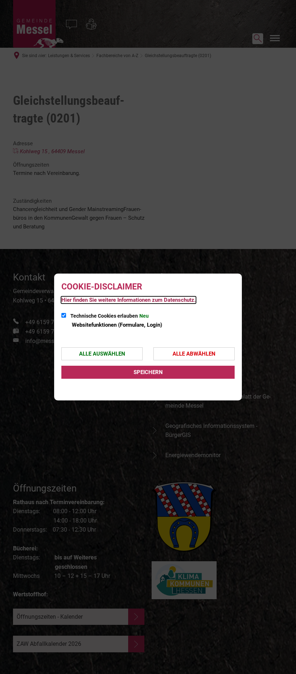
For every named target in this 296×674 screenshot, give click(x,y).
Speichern (148, 372)
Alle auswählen (102, 354)
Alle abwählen (194, 354)
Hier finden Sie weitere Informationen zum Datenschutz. (128, 300)
